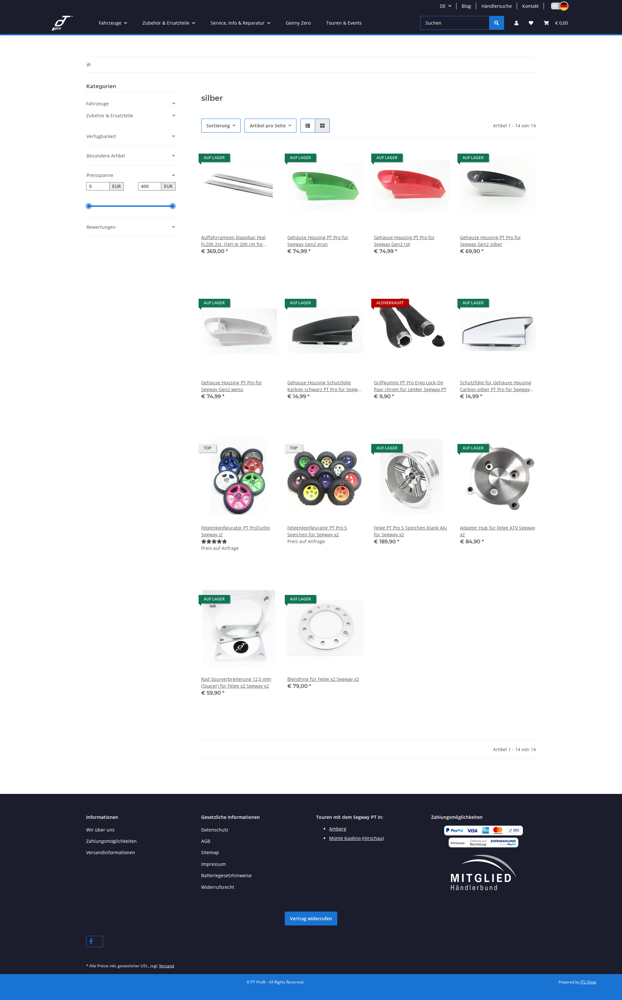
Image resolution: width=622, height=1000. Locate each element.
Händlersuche (496, 6)
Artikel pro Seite (268, 125)
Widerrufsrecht (217, 887)
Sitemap (210, 852)
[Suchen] (496, 23)
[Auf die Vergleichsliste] (249, 159)
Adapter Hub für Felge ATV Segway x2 (497, 531)
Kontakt (530, 6)
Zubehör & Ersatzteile (109, 115)
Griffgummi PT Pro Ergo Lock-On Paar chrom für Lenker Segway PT (410, 385)
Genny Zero (298, 23)
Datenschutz (214, 830)
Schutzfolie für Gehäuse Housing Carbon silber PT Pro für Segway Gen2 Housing (495, 386)
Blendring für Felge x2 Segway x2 (323, 679)
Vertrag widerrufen (311, 918)
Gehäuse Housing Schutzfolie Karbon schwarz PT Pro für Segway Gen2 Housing (325, 386)
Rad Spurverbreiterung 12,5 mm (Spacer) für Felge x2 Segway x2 (236, 682)
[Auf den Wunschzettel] (266, 159)
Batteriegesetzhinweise (226, 875)
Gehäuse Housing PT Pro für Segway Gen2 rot (404, 240)
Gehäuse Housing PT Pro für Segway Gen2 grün (317, 240)
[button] (557, 6)
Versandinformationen (110, 852)
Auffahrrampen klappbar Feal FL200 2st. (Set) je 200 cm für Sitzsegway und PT (233, 241)
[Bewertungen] (214, 541)
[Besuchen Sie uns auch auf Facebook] (94, 941)
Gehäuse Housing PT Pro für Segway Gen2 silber (490, 240)
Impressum (213, 864)
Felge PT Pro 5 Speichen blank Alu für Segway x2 (410, 531)
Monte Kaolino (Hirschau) (356, 838)
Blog (466, 6)
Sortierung (218, 125)
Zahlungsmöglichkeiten (111, 841)
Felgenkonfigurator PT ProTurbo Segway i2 (235, 531)
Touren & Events (344, 23)
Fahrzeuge (97, 103)
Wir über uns (100, 830)
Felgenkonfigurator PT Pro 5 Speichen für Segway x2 (317, 531)
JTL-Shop (588, 982)
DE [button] (443, 6)
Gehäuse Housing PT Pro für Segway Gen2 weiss (231, 385)
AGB (205, 841)
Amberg (337, 829)
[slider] (88, 206)
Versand (166, 966)
